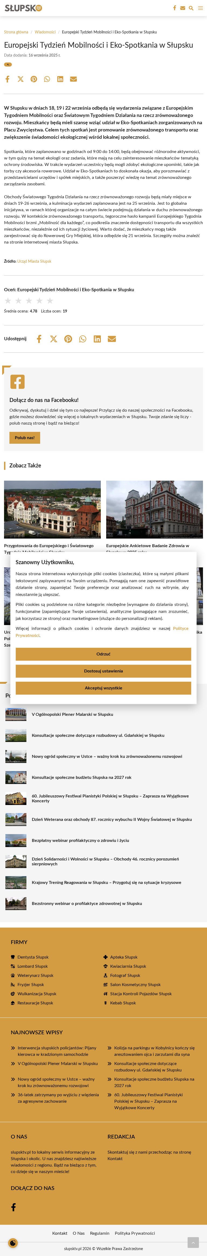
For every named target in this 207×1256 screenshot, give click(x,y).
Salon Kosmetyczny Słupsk (135, 985)
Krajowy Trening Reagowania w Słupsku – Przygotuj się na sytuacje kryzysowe (106, 882)
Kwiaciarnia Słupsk (128, 966)
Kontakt (115, 1159)
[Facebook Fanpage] (174, 8)
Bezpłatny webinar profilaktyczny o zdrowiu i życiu (80, 840)
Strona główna (16, 32)
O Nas (79, 1233)
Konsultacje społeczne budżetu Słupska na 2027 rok (82, 777)
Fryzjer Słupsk (31, 985)
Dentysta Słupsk (33, 957)
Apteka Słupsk (123, 957)
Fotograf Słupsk (125, 975)
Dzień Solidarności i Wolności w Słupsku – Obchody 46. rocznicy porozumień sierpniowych (105, 861)
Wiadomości (45, 32)
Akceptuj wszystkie (103, 688)
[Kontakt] (182, 8)
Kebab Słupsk (123, 1003)
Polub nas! (25, 438)
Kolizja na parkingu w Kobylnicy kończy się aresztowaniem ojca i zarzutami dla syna (154, 1051)
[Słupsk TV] (23, 8)
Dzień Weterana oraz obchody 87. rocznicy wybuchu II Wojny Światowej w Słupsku (112, 819)
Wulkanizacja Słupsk (37, 994)
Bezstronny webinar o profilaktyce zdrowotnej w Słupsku (87, 903)
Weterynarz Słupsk (35, 975)
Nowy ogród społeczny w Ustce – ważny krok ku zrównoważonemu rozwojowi (107, 756)
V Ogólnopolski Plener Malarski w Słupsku (72, 714)
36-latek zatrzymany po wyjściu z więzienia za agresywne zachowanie (58, 1098)
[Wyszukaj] (191, 9)
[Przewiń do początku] (193, 1242)
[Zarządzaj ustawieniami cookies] (13, 1243)
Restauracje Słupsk (35, 1003)
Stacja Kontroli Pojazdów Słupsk (141, 994)
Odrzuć (103, 654)
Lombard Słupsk (33, 966)
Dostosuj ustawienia (103, 671)
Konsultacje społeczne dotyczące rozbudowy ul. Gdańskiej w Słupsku (98, 735)
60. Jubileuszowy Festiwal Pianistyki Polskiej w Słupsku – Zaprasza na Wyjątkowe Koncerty (110, 798)
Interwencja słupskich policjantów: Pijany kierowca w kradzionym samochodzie (57, 1051)
